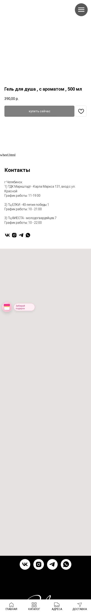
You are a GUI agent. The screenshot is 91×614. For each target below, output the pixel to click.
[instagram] (14, 235)
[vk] (7, 235)
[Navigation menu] (81, 10)
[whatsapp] (28, 235)
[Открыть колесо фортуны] (7, 307)
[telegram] (21, 235)
